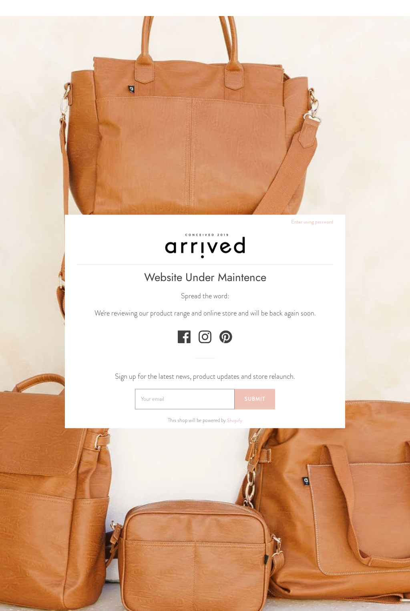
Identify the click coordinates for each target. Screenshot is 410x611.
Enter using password (312, 222)
